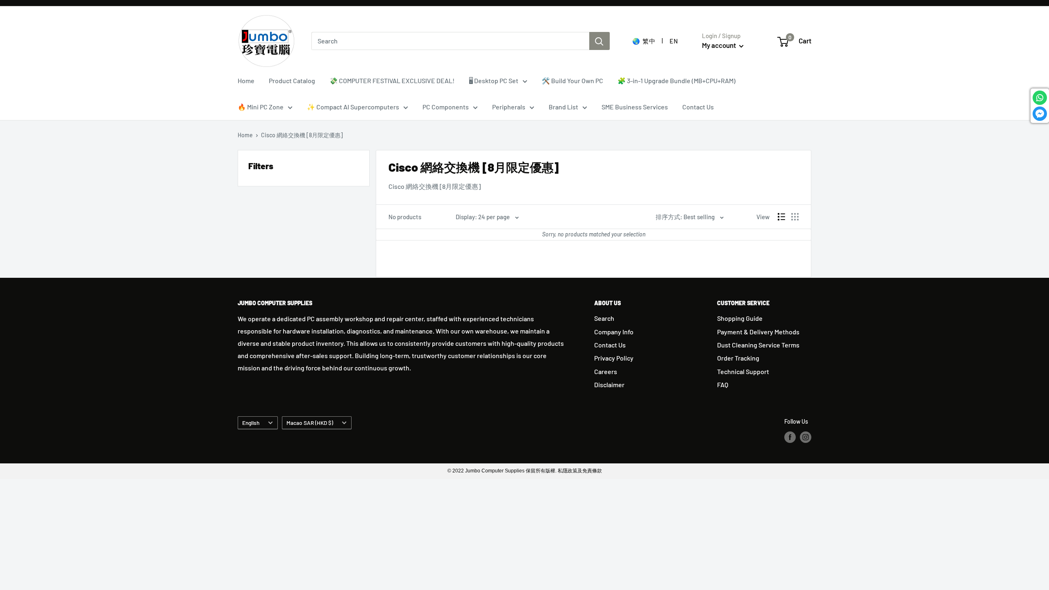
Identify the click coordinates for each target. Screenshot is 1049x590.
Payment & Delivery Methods (758, 332)
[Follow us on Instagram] (805, 437)
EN (674, 41)
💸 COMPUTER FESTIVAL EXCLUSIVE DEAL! (391, 80)
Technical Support (743, 371)
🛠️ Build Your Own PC (572, 80)
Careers (605, 371)
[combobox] (450, 41)
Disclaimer (609, 384)
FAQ (722, 384)
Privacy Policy (613, 358)
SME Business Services (635, 107)
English (250, 422)
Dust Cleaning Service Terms (758, 345)
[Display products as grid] (795, 216)
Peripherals (508, 107)
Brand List (563, 107)
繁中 (649, 41)
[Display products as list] (781, 216)
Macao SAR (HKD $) (309, 422)
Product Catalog (292, 80)
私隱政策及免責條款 (580, 471)
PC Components (445, 107)
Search (604, 318)
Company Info (613, 332)
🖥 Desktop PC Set (493, 80)
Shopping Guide (740, 318)
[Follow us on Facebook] (790, 437)
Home (246, 80)
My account (719, 45)
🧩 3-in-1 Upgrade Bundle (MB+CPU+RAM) (677, 80)
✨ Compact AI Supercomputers (353, 107)
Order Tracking (738, 358)
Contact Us (698, 107)
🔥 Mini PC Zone (261, 107)
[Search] (599, 41)
